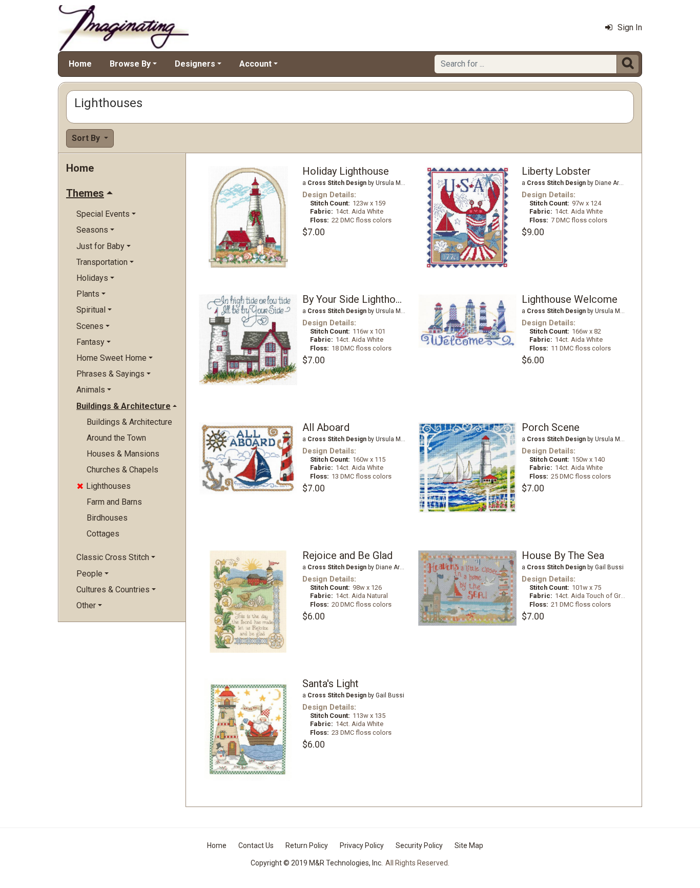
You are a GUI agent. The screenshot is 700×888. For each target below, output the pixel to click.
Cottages (103, 534)
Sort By (87, 138)
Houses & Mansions (123, 454)
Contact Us (256, 845)
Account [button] (255, 64)
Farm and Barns (114, 502)
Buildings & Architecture (129, 422)
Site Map (469, 845)
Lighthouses (104, 486)
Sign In (629, 27)
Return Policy (306, 845)
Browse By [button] (130, 64)
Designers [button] (195, 64)
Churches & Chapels (122, 469)
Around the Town (116, 438)
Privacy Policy (362, 845)
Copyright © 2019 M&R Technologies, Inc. (317, 863)
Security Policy (419, 845)
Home (80, 64)
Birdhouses (107, 518)
